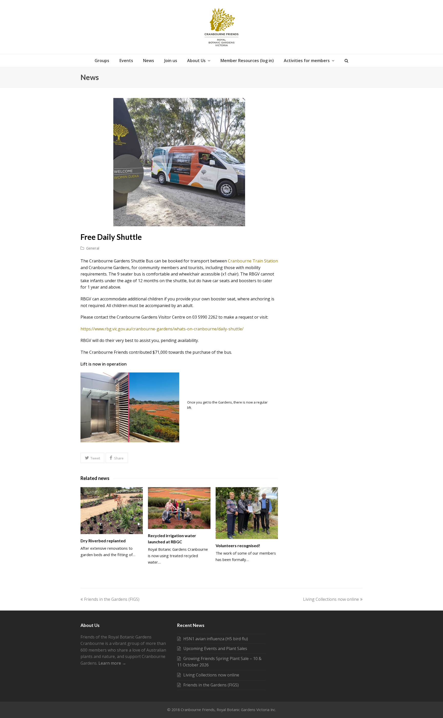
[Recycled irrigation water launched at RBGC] (179, 508)
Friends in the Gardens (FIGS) (111, 599)
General (92, 248)
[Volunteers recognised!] (247, 513)
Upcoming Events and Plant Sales (215, 648)
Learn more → (112, 663)
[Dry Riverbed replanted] (111, 510)
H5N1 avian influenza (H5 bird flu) (215, 639)
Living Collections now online (331, 599)
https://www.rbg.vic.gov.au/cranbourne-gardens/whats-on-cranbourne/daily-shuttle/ (162, 329)
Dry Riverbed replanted (103, 540)
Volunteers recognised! (238, 545)
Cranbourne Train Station (253, 261)
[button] (92, 458)
